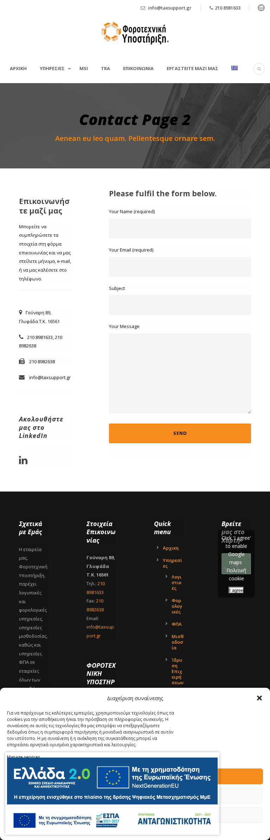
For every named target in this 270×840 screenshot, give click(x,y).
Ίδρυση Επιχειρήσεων (178, 671)
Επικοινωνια (138, 68)
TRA (105, 68)
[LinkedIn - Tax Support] (25, 462)
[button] (259, 698)
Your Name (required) (132, 211)
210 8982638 (42, 361)
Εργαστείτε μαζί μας (192, 68)
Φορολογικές (177, 606)
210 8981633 (227, 8)
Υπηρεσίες (172, 563)
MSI (83, 68)
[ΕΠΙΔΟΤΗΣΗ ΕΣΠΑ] (112, 781)
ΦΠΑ (177, 624)
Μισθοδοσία (178, 642)
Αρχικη (18, 68)
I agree (236, 590)
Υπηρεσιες (52, 68)
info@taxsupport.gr (170, 8)
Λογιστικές (176, 582)
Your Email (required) (131, 250)
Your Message (124, 326)
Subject (117, 288)
